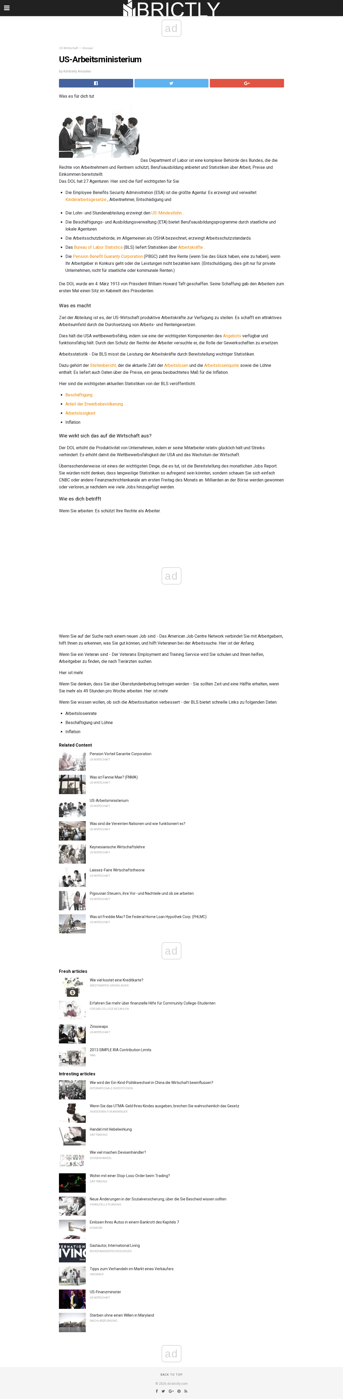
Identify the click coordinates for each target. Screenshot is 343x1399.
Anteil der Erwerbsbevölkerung (94, 404)
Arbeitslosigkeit (80, 413)
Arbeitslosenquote (221, 365)
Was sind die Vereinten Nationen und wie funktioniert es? (137, 823)
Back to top (172, 1374)
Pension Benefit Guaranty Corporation (108, 256)
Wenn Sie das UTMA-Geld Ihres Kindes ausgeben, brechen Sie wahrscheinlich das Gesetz (164, 1106)
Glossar (87, 48)
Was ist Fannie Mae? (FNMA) (114, 777)
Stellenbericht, (103, 365)
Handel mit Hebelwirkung (111, 1129)
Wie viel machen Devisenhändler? (118, 1152)
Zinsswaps (99, 1026)
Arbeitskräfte (190, 247)
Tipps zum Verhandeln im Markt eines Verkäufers (132, 1269)
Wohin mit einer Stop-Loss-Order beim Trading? (130, 1176)
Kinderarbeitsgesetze (85, 199)
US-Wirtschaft (68, 48)
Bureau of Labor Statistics (98, 247)
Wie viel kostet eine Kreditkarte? (116, 980)
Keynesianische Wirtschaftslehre (117, 847)
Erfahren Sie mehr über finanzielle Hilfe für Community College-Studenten (152, 1003)
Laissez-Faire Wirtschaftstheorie (117, 870)
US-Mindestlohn (166, 212)
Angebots (232, 335)
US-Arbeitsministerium (109, 800)
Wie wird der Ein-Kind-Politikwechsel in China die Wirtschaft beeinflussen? (151, 1082)
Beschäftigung (78, 394)
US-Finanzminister (105, 1292)
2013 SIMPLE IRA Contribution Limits (120, 1050)
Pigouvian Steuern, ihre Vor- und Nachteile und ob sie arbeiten (142, 893)
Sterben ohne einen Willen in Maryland (122, 1315)
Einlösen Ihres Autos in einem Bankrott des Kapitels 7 (134, 1222)
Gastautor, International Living (115, 1245)
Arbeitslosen (176, 365)
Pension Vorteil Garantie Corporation (120, 754)
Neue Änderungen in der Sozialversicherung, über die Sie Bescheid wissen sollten (158, 1199)
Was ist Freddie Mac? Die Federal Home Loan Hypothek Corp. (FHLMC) (148, 917)
